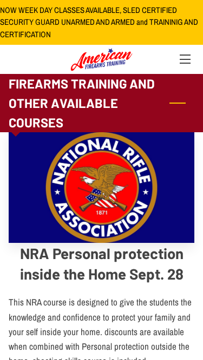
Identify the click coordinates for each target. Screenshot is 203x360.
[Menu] (184, 59)
